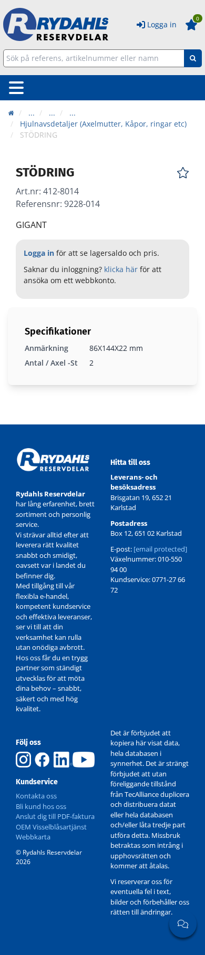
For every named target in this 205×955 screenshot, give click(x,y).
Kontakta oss (36, 796)
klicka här (121, 269)
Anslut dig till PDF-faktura (55, 816)
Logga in (162, 24)
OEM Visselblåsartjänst (51, 827)
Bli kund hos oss (41, 806)
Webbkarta (33, 837)
